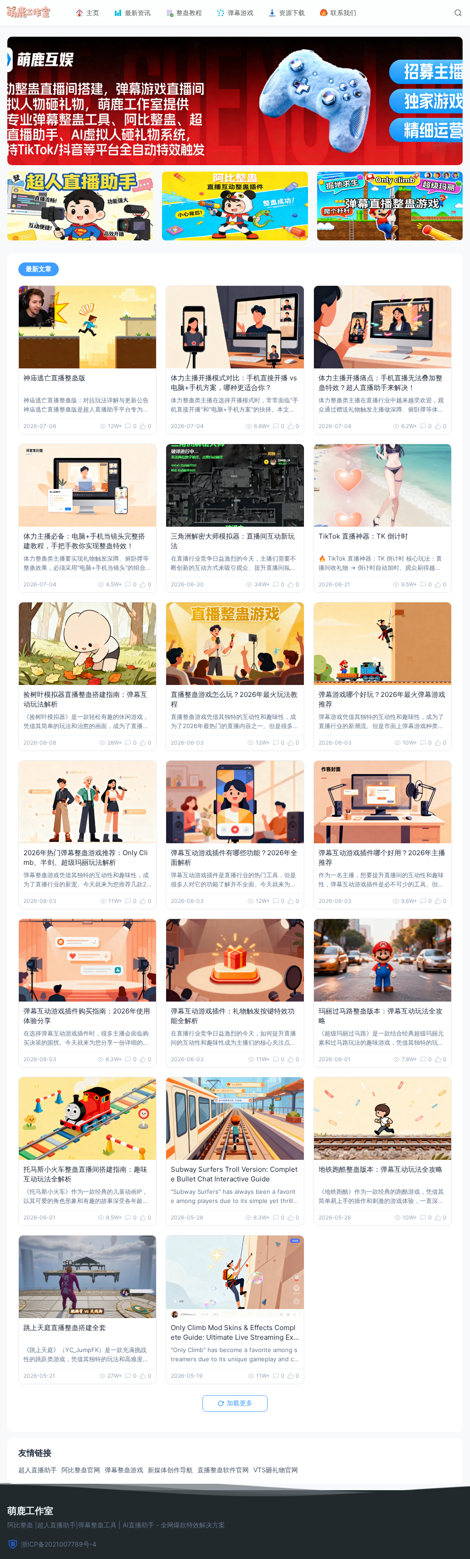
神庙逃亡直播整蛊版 (54, 377)
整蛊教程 (189, 13)
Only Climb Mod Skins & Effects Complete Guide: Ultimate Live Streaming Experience (234, 1337)
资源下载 (292, 13)
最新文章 (38, 269)
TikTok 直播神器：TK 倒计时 (363, 536)
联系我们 (343, 13)
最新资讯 (138, 13)
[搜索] (458, 13)
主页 (92, 13)
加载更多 (239, 1403)
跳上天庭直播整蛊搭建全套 (64, 1327)
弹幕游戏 (240, 13)
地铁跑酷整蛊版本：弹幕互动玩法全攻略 (380, 1169)
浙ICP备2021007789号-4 (58, 1544)
